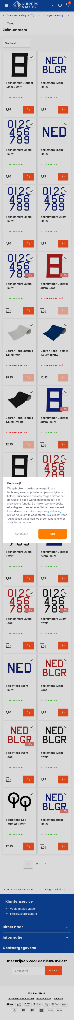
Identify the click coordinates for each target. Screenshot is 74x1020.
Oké (52, 533)
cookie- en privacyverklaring (43, 511)
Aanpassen (21, 533)
